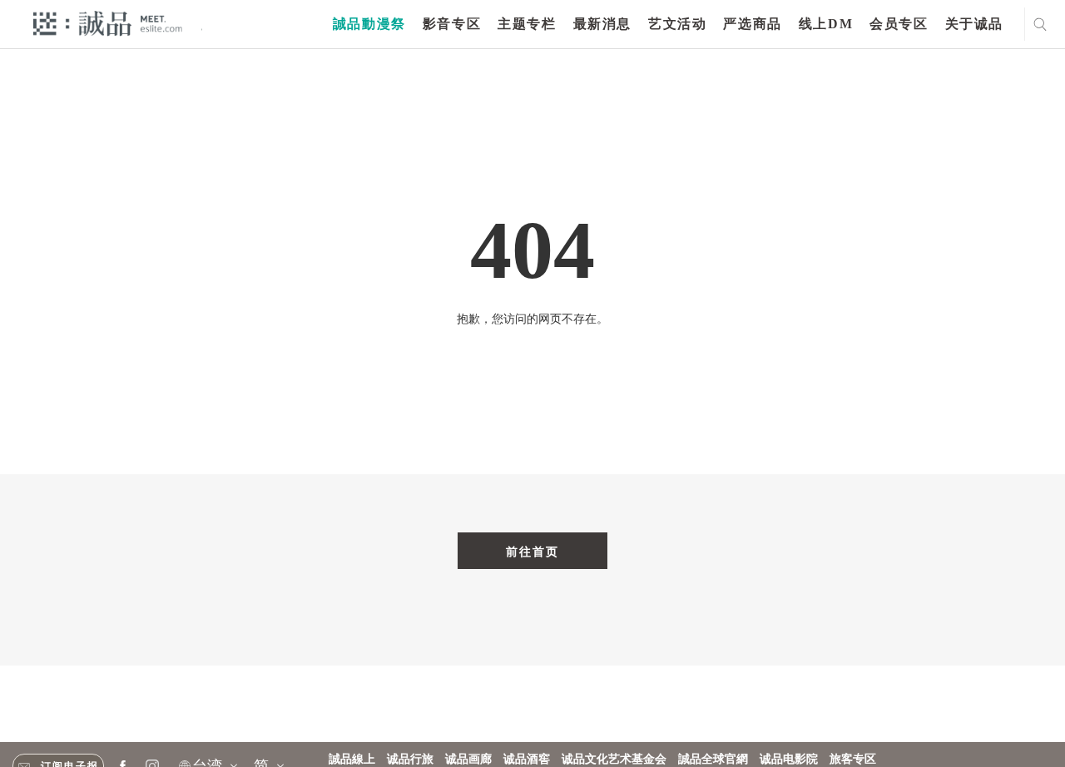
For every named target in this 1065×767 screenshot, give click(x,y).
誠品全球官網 (713, 759)
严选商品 (752, 24)
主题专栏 (527, 24)
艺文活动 (677, 24)
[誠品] (107, 23)
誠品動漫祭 (369, 24)
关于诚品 (974, 24)
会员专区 (898, 24)
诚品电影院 (789, 759)
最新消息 (602, 24)
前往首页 (532, 551)
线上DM (826, 24)
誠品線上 (352, 759)
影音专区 (452, 24)
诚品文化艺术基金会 (614, 759)
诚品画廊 (468, 759)
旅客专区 (853, 759)
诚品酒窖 (526, 759)
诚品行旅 (410, 759)
